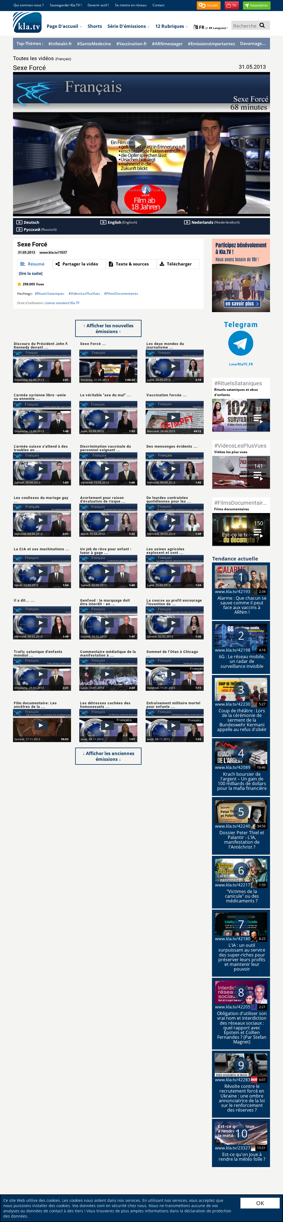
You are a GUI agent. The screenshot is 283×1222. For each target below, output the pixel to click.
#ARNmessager (167, 43)
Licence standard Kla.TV (61, 303)
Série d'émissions (127, 26)
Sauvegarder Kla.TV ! (66, 5)
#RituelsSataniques (49, 293)
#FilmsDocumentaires (121, 293)
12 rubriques (170, 26)
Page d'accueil (63, 26)
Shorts (95, 26)
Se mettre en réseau (130, 5)
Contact (158, 5)
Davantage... (252, 43)
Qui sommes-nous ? (29, 5)
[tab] (35, 264)
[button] (209, 5)
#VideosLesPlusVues (84, 293)
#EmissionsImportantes (211, 43)
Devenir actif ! (98, 5)
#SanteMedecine (94, 43)
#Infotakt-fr (60, 43)
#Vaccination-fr (131, 43)
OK (260, 1203)
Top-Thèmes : (30, 43)
